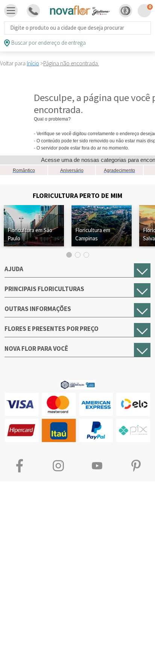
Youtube (97, 465)
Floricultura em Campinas (92, 234)
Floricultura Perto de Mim (77, 195)
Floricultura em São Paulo (30, 234)
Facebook (19, 465)
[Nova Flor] (79, 11)
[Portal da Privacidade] (78, 384)
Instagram (58, 465)
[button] (125, 10)
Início (33, 63)
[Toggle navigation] (11, 11)
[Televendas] (33, 10)
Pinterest (135, 465)
